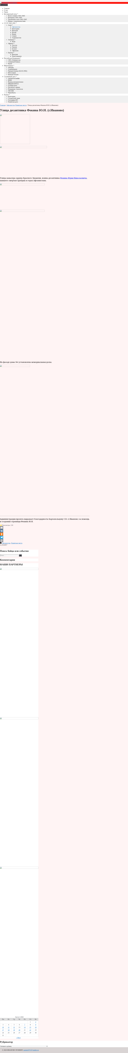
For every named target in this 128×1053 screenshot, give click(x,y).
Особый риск (12, 85)
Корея (14, 34)
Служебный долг (10, 76)
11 (8, 1027)
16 (35, 1027)
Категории (11, 96)
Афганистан (16, 27)
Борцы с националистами (17, 21)
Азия (9, 25)
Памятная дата (13, 102)
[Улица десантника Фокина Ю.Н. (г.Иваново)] (15, 143)
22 (30, 1030)
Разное (6, 95)
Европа (10, 52)
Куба (13, 41)
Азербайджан (12, 69)
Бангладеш (15, 29)
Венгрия (15, 54)
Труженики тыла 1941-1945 (17, 19)
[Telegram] (45, 537)
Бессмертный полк (10, 14)
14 (25, 1027)
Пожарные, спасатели (15, 89)
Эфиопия (15, 50)
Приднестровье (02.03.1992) (17, 71)
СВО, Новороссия (14, 60)
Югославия (12, 73)
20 (19, 1030)
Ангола (14, 45)
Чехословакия (16, 56)
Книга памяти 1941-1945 (16, 16)
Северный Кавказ (14, 62)
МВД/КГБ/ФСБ (13, 84)
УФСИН (11, 91)
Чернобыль (12, 93)
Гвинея (14, 47)
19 (14, 1030)
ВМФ (10, 80)
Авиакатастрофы (14, 78)
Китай (14, 32)
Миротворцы (8, 65)
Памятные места (20, 105)
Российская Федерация (12, 58)
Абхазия (11, 67)
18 (8, 1030)
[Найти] (20, 555)
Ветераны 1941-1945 (15, 17)
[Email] (45, 527)
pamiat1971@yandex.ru (31, 1050)
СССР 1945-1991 (10, 23)
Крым (10, 63)
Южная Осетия (13, 74)
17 (3, 1030)
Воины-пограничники (15, 82)
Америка (11, 40)
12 (14, 1027)
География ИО (13, 100)
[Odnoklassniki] (45, 534)
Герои (6, 12)
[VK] (45, 531)
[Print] (45, 540)
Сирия (14, 36)
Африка (10, 43)
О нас (6, 10)
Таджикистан (16, 38)
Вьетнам (15, 30)
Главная (6, 8)
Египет (14, 49)
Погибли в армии (14, 87)
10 (3, 1027)
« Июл (18, 1038)
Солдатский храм (14, 98)
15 (30, 1027)
